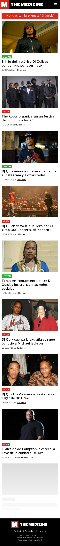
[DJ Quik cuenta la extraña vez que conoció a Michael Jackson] (30, 315)
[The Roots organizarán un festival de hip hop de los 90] (30, 92)
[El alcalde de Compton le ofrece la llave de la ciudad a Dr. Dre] (30, 424)
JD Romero (21, 70)
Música (6, 112)
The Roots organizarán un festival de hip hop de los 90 (29, 113)
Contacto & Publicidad (24, 531)
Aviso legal (41, 531)
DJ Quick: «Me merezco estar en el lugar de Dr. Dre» (29, 389)
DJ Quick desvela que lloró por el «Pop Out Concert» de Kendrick (29, 223)
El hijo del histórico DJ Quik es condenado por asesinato (25, 59)
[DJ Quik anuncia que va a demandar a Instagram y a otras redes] (30, 146)
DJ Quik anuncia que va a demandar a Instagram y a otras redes (28, 168)
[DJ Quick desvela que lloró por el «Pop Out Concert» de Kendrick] (30, 201)
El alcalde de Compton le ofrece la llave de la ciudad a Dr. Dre (29, 446)
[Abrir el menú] (55, 4)
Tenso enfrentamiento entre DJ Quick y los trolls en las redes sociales (29, 278)
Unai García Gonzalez (25, 457)
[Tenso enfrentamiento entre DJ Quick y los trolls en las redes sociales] (30, 256)
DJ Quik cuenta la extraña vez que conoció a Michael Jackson (29, 336)
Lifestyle (7, 57)
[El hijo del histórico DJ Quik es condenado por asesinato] (30, 37)
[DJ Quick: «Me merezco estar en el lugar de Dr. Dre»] (30, 370)
